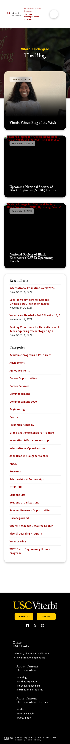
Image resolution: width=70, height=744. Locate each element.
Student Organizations (24, 503)
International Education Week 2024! (32, 288)
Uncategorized (19, 518)
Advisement (17, 363)
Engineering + (18, 409)
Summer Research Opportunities (30, 510)
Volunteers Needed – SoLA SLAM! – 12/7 (35, 315)
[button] (54, 14)
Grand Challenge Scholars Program (32, 433)
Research (15, 472)
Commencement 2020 (23, 402)
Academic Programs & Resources (31, 355)
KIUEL (13, 464)
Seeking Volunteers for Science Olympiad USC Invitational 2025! (30, 302)
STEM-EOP (16, 487)
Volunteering (18, 542)
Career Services (19, 386)
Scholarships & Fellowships (27, 479)
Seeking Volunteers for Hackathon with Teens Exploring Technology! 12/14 (35, 329)
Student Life (17, 495)
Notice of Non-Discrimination (39, 737)
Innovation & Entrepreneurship (29, 440)
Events (14, 417)
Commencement (20, 394)
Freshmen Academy (22, 425)
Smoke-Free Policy (34, 740)
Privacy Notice (20, 737)
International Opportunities (27, 448)
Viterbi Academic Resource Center (31, 526)
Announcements (20, 371)
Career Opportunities (23, 378)
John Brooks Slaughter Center (29, 456)
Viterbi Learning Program (26, 534)
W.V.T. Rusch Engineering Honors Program (30, 551)
